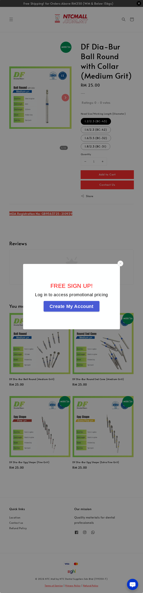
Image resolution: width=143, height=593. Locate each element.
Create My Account (71, 306)
